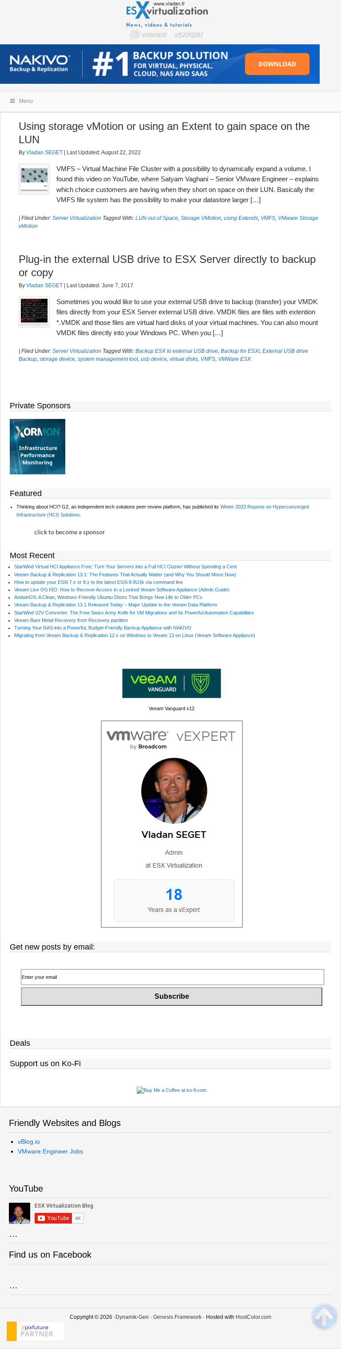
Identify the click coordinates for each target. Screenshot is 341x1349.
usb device (154, 359)
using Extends (241, 218)
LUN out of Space (156, 218)
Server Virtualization (76, 218)
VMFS (268, 218)
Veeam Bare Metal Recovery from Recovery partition (71, 620)
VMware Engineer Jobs (50, 1151)
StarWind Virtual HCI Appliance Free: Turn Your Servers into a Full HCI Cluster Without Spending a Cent (125, 566)
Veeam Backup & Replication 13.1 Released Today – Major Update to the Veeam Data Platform (115, 604)
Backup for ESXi (240, 351)
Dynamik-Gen (132, 1317)
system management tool (108, 359)
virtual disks (184, 359)
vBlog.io (29, 1141)
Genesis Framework (177, 1317)
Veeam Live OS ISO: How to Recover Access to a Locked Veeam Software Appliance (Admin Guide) (122, 589)
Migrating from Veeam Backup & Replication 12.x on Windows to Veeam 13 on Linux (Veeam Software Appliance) (134, 635)
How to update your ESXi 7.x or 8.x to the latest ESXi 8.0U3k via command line (98, 582)
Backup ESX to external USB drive (176, 351)
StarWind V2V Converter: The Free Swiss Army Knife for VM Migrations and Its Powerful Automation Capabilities (134, 612)
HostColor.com (253, 1317)
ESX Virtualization (170, 22)
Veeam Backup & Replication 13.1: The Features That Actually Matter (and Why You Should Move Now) (125, 574)
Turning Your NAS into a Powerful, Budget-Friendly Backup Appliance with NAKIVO (102, 627)
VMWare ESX (234, 359)
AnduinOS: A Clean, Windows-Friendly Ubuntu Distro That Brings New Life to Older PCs (108, 597)
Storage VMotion (201, 218)
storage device (57, 359)
